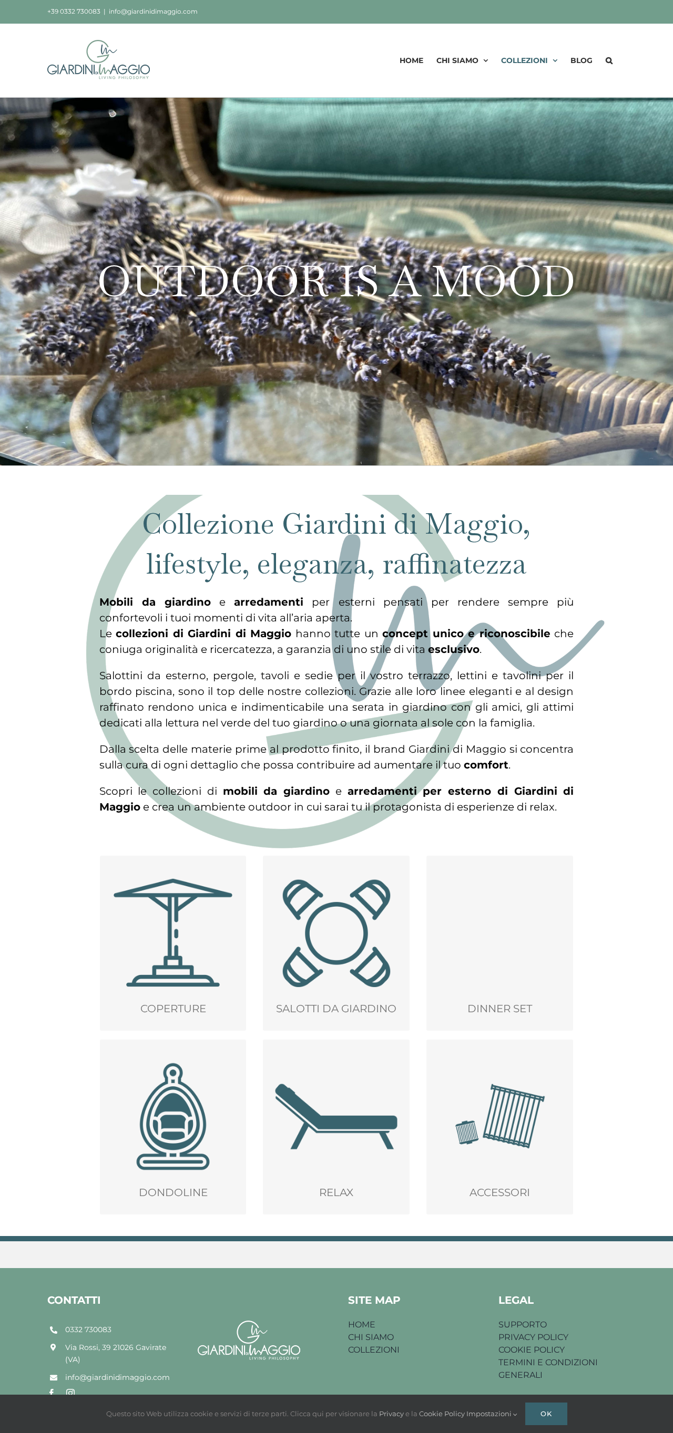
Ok (546, 1413)
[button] (609, 60)
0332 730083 (88, 1329)
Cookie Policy (442, 1413)
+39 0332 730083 (73, 11)
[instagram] (70, 1393)
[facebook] (51, 1393)
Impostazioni (489, 1413)
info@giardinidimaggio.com (153, 11)
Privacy (392, 1413)
